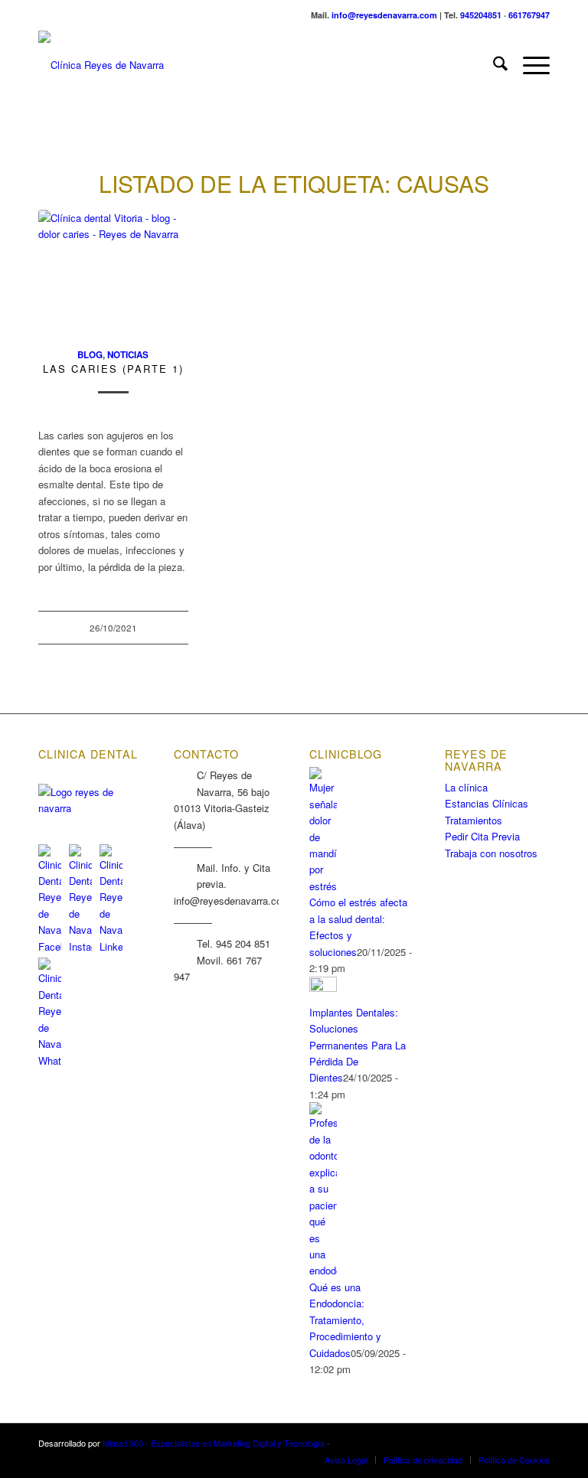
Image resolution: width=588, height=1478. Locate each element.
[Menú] (529, 65)
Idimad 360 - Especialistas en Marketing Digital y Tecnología (214, 1443)
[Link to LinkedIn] (538, 1442)
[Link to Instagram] (515, 1442)
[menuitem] (493, 65)
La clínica (466, 787)
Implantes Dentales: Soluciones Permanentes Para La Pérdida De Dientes (357, 1045)
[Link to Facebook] (492, 1442)
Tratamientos (473, 820)
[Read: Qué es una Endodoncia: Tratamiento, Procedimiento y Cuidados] (323, 1270)
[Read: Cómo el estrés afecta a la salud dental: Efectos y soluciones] (323, 886)
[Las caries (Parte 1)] (113, 270)
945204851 (480, 15)
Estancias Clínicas (486, 803)
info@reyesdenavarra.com (384, 15)
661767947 (529, 15)
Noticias (128, 354)
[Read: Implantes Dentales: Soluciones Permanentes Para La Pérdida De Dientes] (323, 987)
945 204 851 (243, 943)
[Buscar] (493, 65)
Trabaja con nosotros (491, 853)
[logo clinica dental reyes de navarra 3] (101, 65)
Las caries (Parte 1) (113, 368)
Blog (90, 354)
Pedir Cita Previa (482, 836)
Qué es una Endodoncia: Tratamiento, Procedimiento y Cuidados (345, 1320)
